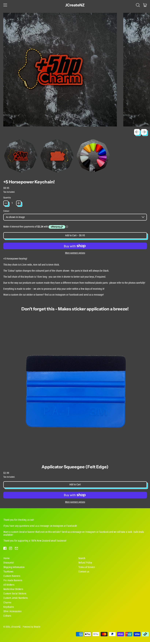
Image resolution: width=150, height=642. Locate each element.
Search (81, 558)
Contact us (83, 571)
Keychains (8, 606)
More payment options (75, 253)
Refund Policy (85, 562)
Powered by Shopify (31, 626)
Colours (7, 615)
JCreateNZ (75, 5)
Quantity (7, 197)
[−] (5, 203)
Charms (7, 602)
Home (6, 558)
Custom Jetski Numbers (15, 597)
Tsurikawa (8, 571)
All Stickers (8, 584)
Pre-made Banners (12, 580)
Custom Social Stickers (14, 593)
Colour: (6, 211)
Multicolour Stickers (13, 589)
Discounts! (8, 562)
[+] (18, 203)
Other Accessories (12, 611)
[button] (137, 5)
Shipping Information (14, 567)
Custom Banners (11, 575)
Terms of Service (86, 567)
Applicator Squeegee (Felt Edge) (75, 466)
